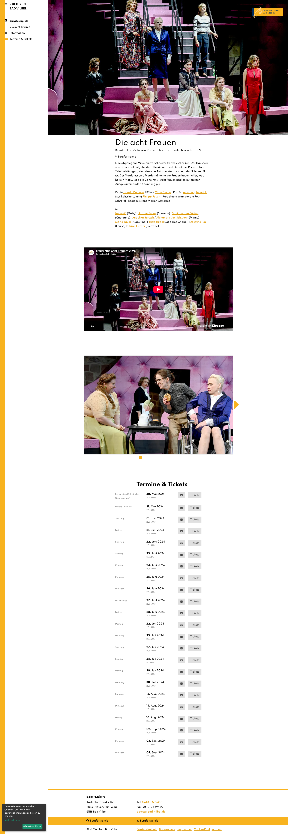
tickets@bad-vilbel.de (151, 811)
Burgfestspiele (19, 21)
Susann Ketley (147, 213)
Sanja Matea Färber (185, 213)
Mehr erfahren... (13, 820)
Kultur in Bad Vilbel (18, 6)
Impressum (184, 829)
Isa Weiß (120, 213)
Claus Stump (163, 192)
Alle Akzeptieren (32, 826)
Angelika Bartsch (143, 217)
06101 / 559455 (152, 802)
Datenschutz (167, 829)
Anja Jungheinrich (195, 192)
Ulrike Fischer (136, 226)
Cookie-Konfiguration (208, 829)
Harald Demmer (133, 192)
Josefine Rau (198, 222)
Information (17, 33)
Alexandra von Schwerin (172, 217)
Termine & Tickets (21, 39)
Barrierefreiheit (147, 829)
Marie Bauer (123, 222)
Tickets (194, 495)
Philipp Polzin (151, 196)
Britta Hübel (156, 222)
